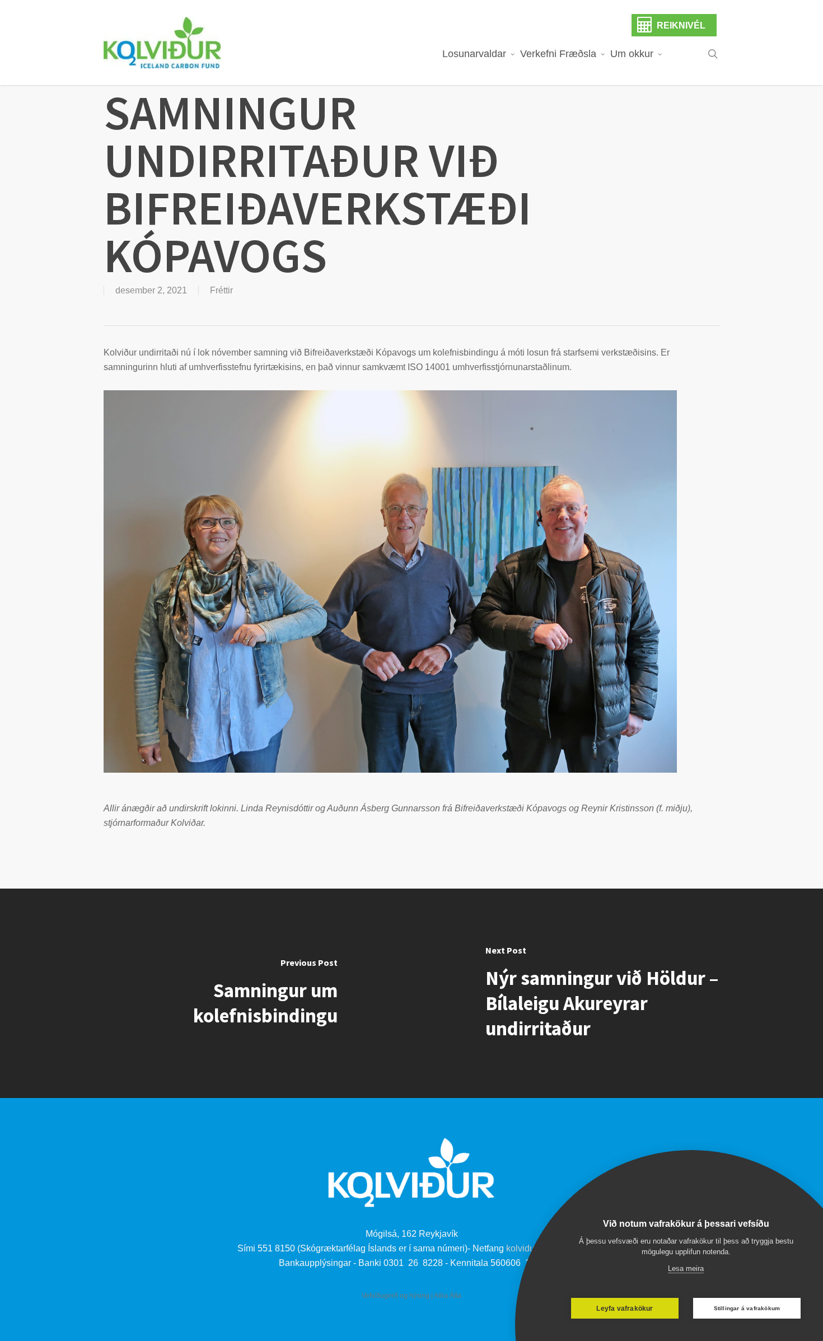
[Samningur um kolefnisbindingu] (206, 993)
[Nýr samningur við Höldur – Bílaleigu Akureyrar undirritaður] (617, 993)
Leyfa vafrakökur (624, 1308)
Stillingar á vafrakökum (747, 1308)
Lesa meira (686, 1268)
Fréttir (221, 290)
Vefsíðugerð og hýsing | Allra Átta (411, 1296)
